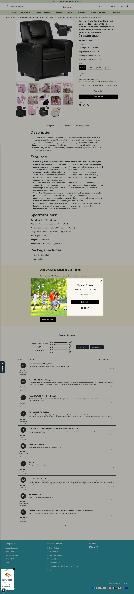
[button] (3, 590)
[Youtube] (85, 308)
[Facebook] (82, 308)
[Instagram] (88, 308)
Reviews (2, 368)
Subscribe (85, 302)
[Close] (101, 281)
